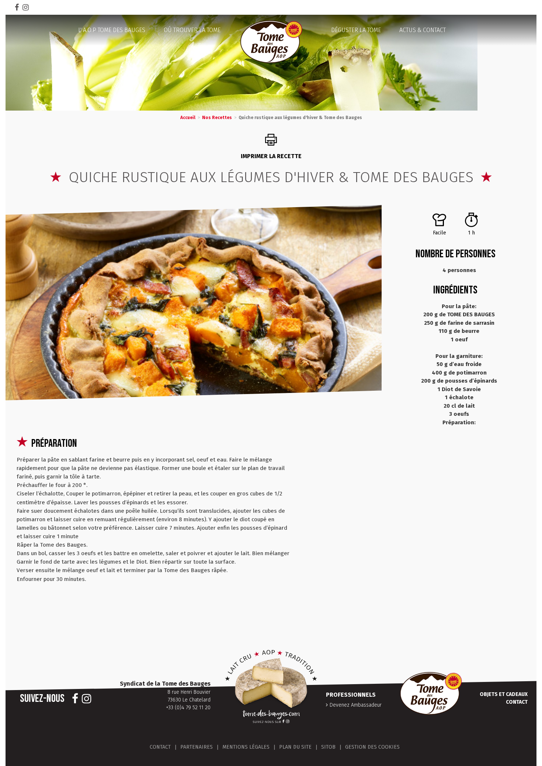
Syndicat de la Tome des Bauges (165, 683)
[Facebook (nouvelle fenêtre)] (17, 7)
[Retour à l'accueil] (271, 41)
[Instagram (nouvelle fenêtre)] (25, 7)
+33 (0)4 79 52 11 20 (188, 707)
